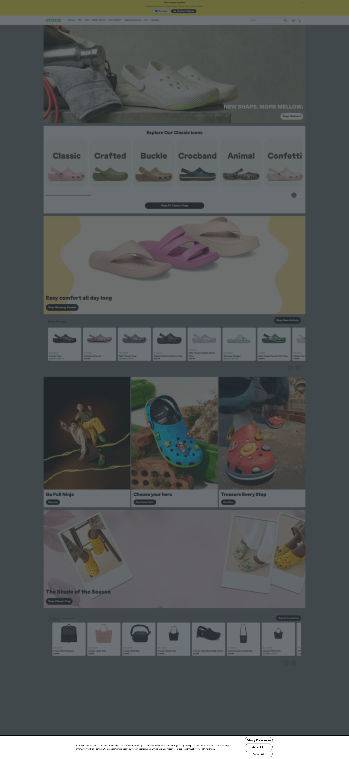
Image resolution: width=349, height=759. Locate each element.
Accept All (258, 747)
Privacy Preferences (258, 740)
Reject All (259, 754)
